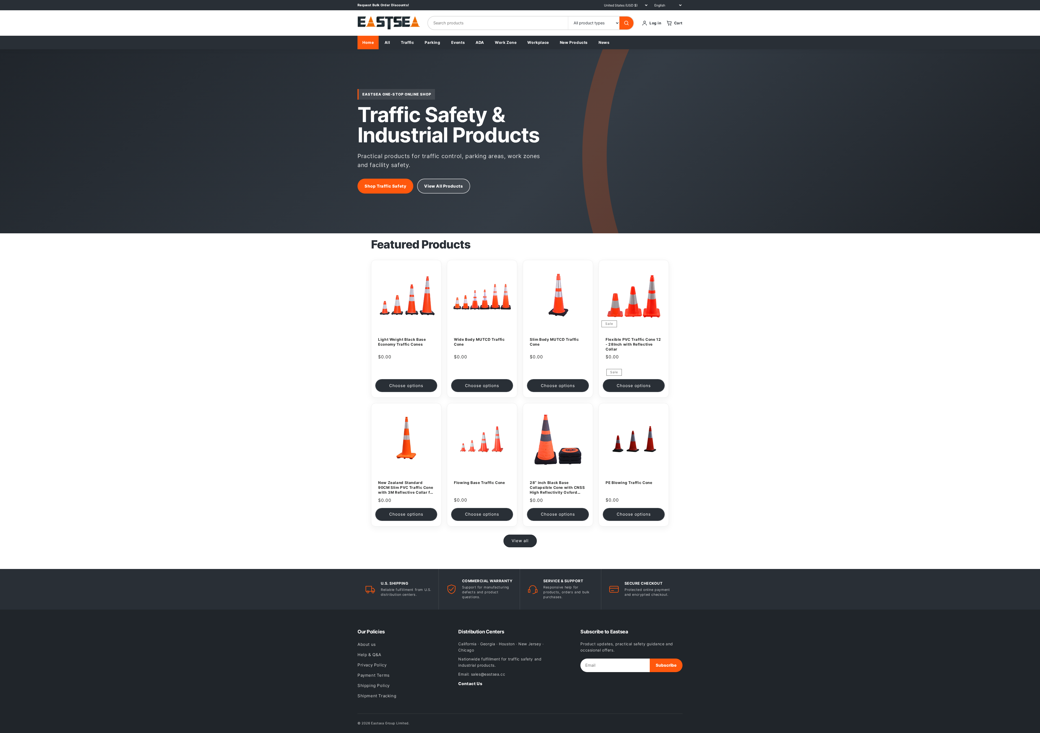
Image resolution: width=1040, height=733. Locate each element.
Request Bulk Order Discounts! (383, 5)
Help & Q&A (369, 654)
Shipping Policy (374, 685)
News (604, 42)
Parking (432, 42)
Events (458, 42)
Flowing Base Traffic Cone (479, 482)
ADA (480, 42)
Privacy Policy (372, 664)
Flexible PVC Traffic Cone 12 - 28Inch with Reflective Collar (633, 344)
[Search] (626, 23)
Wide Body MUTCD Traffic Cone (479, 341)
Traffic (407, 42)
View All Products (443, 186)
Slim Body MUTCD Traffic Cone (554, 341)
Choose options (406, 385)
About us (367, 644)
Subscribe (666, 665)
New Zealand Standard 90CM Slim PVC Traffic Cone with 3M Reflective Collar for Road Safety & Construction (406, 487)
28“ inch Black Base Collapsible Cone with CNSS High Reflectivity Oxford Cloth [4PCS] (557, 487)
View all (520, 540)
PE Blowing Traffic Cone (629, 482)
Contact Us (470, 683)
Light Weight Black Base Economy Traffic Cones (402, 341)
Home (368, 42)
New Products (574, 42)
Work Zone (505, 42)
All (387, 42)
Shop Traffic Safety (385, 186)
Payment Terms (374, 675)
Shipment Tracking (377, 695)
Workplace (538, 42)
